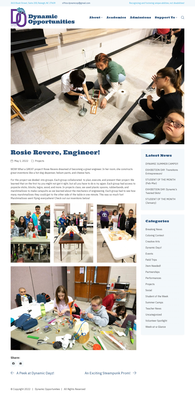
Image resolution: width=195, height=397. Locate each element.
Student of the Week (156, 296)
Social (148, 290)
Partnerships (152, 271)
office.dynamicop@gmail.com (76, 3)
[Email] (20, 363)
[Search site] (182, 17)
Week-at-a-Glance (155, 326)
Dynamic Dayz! (153, 247)
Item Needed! (153, 265)
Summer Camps (154, 302)
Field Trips (151, 259)
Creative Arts (152, 241)
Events (149, 253)
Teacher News (153, 308)
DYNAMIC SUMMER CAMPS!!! (161, 163)
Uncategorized (153, 314)
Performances (153, 278)
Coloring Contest (154, 235)
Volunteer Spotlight (156, 320)
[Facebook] (13, 363)
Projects (39, 160)
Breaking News (153, 229)
